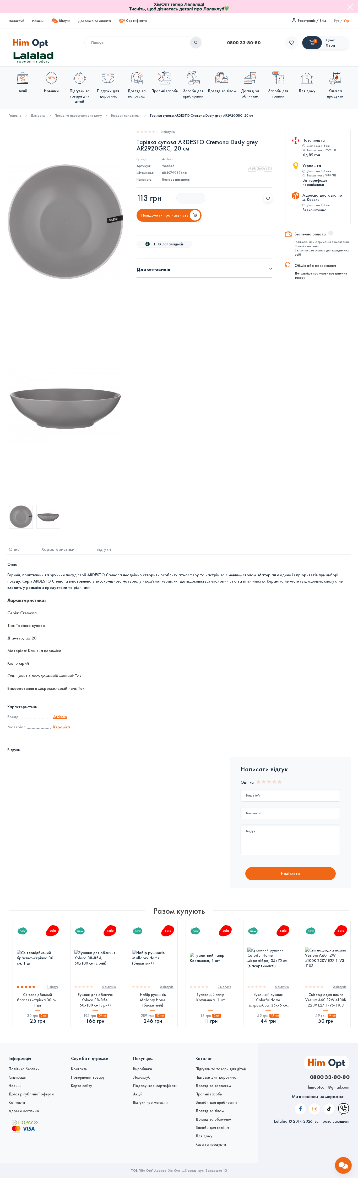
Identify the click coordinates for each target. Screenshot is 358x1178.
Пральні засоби (209, 1094)
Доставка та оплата (94, 21)
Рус (336, 20)
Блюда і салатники (125, 115)
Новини (38, 21)
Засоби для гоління (212, 1127)
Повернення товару (88, 1077)
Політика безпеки (24, 1069)
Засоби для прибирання (216, 1102)
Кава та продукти (211, 1144)
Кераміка (61, 726)
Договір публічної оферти (31, 1094)
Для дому (38, 115)
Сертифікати (136, 20)
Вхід (323, 20)
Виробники (142, 1069)
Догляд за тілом (210, 1111)
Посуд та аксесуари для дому (78, 115)
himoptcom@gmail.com (328, 1087)
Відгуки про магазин (150, 1102)
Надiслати (290, 873)
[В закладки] (268, 198)
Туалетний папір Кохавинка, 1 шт (210, 997)
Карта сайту (81, 1085)
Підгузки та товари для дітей (221, 1069)
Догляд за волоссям (213, 1085)
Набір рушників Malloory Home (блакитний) (153, 1000)
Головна (15, 115)
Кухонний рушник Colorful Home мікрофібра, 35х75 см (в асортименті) (268, 1000)
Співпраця (17, 1077)
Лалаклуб (16, 21)
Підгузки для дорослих (216, 1077)
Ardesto (168, 159)
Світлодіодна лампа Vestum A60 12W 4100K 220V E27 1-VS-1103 (325, 1000)
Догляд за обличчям (213, 1119)
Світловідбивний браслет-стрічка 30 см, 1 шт (37, 1000)
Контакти (17, 1102)
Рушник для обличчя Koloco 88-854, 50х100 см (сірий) (95, 1000)
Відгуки (64, 20)
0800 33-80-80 (244, 42)
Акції (137, 1094)
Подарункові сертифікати (155, 1085)
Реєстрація (307, 20)
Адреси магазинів (24, 1111)
